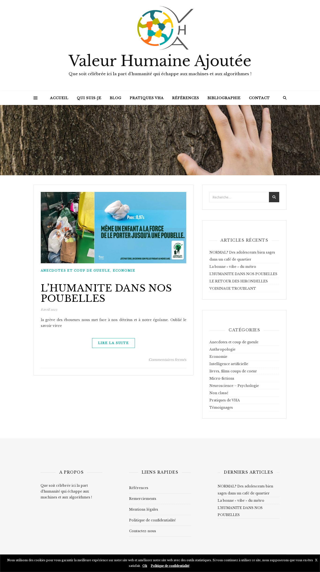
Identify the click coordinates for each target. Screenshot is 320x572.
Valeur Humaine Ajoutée (160, 61)
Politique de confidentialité (152, 520)
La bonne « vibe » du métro (232, 267)
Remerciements (142, 499)
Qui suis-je (89, 98)
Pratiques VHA (147, 98)
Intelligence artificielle (228, 364)
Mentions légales (143, 509)
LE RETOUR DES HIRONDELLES (238, 281)
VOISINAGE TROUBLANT (232, 288)
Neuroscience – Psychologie (234, 386)
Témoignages (221, 407)
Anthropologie (222, 349)
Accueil (59, 98)
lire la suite (113, 343)
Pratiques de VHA (224, 400)
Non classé (218, 393)
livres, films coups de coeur (233, 371)
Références (185, 98)
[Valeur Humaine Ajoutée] (160, 27)
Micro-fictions (221, 378)
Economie (124, 270)
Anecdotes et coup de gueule (75, 270)
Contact (259, 98)
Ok (144, 566)
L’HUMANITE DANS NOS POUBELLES (106, 293)
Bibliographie (224, 98)
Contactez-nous (142, 531)
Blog (115, 98)
